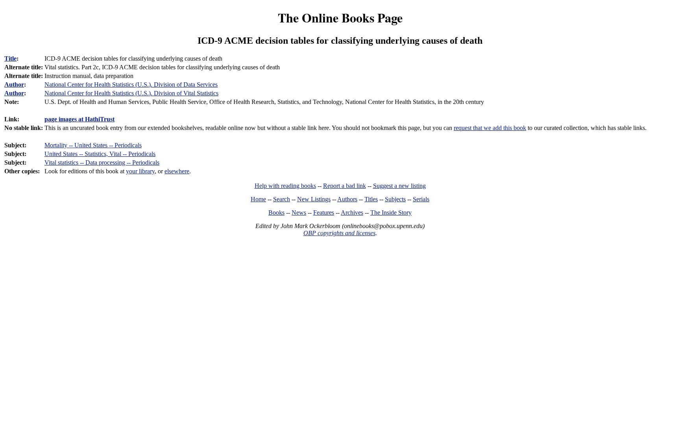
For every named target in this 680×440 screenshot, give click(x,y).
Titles (371, 199)
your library (140, 171)
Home (258, 199)
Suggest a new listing (399, 185)
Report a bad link (344, 185)
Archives (352, 212)
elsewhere (176, 171)
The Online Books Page (340, 17)
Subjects (395, 199)
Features (323, 212)
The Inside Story (391, 212)
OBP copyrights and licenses (339, 233)
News (299, 212)
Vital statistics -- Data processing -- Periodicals (101, 162)
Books (276, 212)
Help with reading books (285, 185)
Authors (347, 199)
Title (10, 58)
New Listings (314, 199)
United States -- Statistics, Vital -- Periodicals (99, 153)
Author (14, 84)
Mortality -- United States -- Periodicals (93, 145)
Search (281, 199)
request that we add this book (490, 127)
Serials (421, 199)
